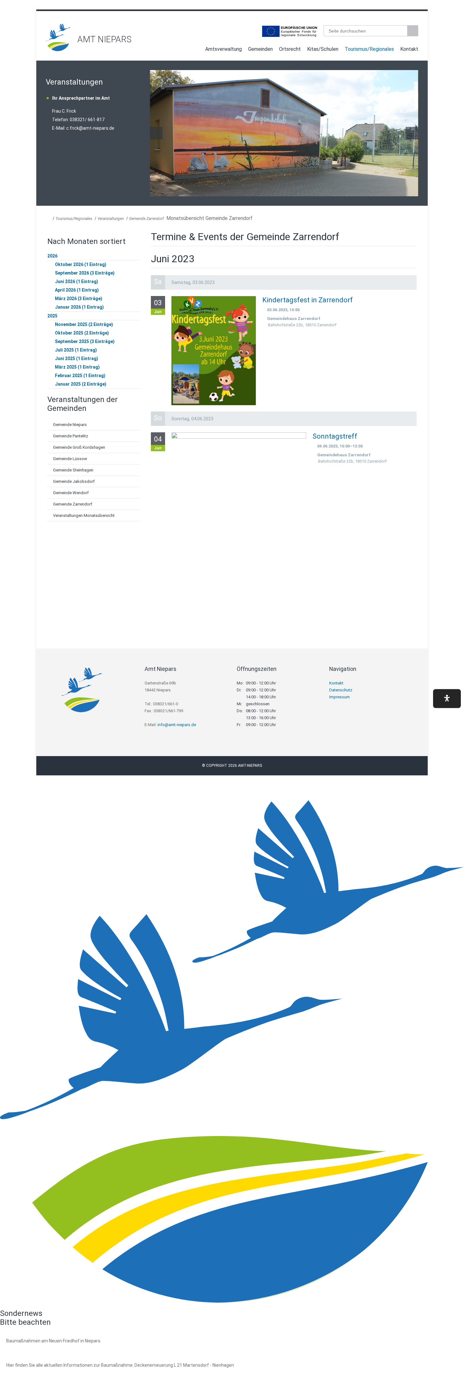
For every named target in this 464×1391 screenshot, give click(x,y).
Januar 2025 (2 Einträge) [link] (80, 384)
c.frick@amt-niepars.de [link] (90, 128)
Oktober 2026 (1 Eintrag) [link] (80, 264)
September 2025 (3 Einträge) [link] (85, 341)
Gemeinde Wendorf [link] (71, 492)
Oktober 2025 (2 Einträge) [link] (82, 332)
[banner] (232, 37)
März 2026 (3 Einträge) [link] (78, 298)
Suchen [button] (413, 30)
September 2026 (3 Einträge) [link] (85, 272)
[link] (58, 49)
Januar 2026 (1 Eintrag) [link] (79, 307)
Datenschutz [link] (340, 690)
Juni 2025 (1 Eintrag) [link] (76, 358)
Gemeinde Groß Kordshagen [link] (79, 447)
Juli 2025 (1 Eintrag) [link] (76, 349)
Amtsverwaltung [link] (223, 49)
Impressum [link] (339, 697)
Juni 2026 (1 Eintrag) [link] (76, 281)
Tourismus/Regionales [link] (369, 49)
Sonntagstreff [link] (334, 436)
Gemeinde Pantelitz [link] (70, 436)
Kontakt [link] (409, 49)
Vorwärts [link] (412, 133)
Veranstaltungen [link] (111, 218)
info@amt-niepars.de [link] (177, 724)
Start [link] (196, 50)
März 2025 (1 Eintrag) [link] (77, 367)
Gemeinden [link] (260, 49)
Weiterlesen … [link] (40, 1348)
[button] (447, 698)
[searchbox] (365, 30)
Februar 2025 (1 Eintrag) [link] (80, 375)
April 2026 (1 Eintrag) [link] (77, 290)
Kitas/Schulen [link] (322, 49)
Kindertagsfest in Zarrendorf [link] (307, 300)
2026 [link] (52, 255)
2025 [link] (52, 315)
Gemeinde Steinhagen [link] (73, 470)
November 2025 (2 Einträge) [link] (84, 324)
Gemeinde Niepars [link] (70, 424)
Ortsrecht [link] (290, 49)
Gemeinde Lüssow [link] (70, 458)
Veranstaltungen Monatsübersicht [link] (84, 515)
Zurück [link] (156, 133)
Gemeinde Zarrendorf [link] (146, 218)
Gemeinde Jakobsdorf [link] (74, 481)
